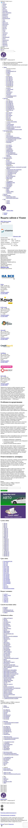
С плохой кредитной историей (13, 138)
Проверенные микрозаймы (10, 670)
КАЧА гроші (4, 307)
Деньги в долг (6, 657)
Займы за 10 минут (8, 618)
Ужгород (4, 34)
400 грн (5, 526)
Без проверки (6, 624)
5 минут (5, 641)
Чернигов (4, 43)
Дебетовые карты (7, 158)
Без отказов (6, 718)
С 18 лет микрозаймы (11, 121)
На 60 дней (6, 569)
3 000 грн (5, 529)
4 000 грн (5, 531)
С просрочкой (9, 89)
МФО (7, 189)
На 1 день (5, 562)
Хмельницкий (5, 37)
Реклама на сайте (7, 781)
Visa (4, 765)
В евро (8, 160)
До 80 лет (5, 600)
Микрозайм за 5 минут (9, 662)
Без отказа (8, 93)
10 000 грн (6, 539)
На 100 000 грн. (10, 106)
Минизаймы (6, 642)
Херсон (4, 35)
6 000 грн (5, 533)
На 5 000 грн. (9, 79)
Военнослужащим (7, 693)
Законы (8, 203)
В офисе (8, 72)
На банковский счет (11, 71)
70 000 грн (6, 549)
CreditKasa (3, 353)
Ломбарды (8, 192)
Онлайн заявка (7, 681)
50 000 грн (6, 546)
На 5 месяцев (6, 579)
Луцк (3, 19)
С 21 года (5, 598)
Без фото (8, 88)
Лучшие (8, 90)
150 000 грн (6, 553)
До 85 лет (5, 601)
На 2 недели (6, 574)
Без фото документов (8, 686)
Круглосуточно (7, 626)
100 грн (5, 523)
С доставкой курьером (11, 154)
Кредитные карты (7, 130)
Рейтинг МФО (9, 191)
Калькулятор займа (11, 196)
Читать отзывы (7, 221)
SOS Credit (3, 376)
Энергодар (5, 45)
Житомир (4, 9)
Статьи (8, 200)
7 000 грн (5, 535)
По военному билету (8, 689)
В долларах (9, 161)
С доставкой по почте (11, 172)
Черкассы (4, 41)
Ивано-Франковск (6, 12)
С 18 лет (8, 133)
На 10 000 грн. (9, 81)
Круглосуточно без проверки (10, 636)
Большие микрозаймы (8, 677)
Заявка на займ (7, 772)
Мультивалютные (10, 163)
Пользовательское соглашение (8, 815)
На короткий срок (7, 561)
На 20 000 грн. (9, 104)
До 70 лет (5, 599)
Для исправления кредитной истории (12, 697)
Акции (8, 202)
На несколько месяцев (8, 588)
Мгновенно (6, 637)
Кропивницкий (6, 18)
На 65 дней (6, 570)
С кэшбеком (9, 148)
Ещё (4, 199)
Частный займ (6, 644)
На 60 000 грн (9, 85)
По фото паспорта (7, 690)
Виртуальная (9, 177)
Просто (5, 635)
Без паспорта (6, 663)
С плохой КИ (9, 97)
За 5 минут (9, 145)
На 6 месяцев (6, 580)
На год (5, 584)
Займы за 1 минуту (8, 684)
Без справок (9, 146)
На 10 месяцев (6, 582)
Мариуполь (5, 22)
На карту (8, 70)
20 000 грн (6, 541)
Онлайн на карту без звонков (13, 126)
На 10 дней (6, 566)
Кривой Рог (5, 17)
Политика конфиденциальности (8, 812)
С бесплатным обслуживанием (13, 169)
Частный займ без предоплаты (10, 666)
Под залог (5, 627)
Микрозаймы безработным (10, 672)
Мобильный (6, 632)
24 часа (5, 685)
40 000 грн (6, 545)
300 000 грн (6, 555)
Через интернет (7, 628)
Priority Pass (9, 178)
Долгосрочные (9, 125)
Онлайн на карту (10, 128)
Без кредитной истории (9, 694)
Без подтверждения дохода (12, 137)
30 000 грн (6, 544)
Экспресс (8, 94)
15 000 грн (6, 540)
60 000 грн (6, 548)
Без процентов (9, 141)
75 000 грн (6, 550)
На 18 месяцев (6, 583)
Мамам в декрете (7, 692)
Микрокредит (6, 638)
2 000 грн (5, 528)
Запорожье (5, 11)
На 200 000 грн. (10, 107)
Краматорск (5, 14)
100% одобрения (7, 651)
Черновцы (4, 44)
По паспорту (9, 92)
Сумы (3, 31)
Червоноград (5, 40)
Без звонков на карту (11, 95)
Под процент (6, 655)
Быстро (8, 155)
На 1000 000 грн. (10, 108)
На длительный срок (8, 633)
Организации (6, 187)
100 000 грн (6, 551)
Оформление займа (8, 680)
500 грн (5, 527)
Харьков (4, 4)
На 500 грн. (9, 76)
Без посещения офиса (8, 611)
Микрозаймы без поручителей (10, 673)
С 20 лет (8, 123)
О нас (4, 777)
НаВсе (2, 284)
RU (1, 49)
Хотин (4, 38)
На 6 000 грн (9, 80)
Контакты (5, 779)
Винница (4, 7)
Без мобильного (7, 646)
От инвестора (6, 650)
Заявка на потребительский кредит (12, 774)
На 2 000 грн (9, 77)
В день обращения (10, 152)
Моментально (9, 150)
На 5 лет (8, 117)
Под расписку (6, 654)
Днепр (4, 8)
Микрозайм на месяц (8, 676)
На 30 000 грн (9, 84)
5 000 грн (5, 532)
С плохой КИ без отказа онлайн (14, 129)
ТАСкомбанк (9, 181)
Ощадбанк (8, 186)
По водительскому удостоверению (11, 688)
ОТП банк (8, 156)
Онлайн (8, 73)
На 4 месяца (6, 578)
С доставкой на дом (11, 139)
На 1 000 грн (9, 101)
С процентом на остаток (12, 170)
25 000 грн (6, 542)
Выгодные (6, 695)
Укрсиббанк (9, 185)
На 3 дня (5, 565)
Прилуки (4, 28)
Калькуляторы (6, 195)
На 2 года (8, 114)
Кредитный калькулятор (12, 198)
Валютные (8, 164)
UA (3, 49)
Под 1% (5, 682)
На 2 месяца (9, 112)
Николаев (4, 25)
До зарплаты (6, 645)
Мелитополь (5, 24)
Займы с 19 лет (7, 595)
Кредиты (5, 98)
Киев (3, 2)
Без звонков (6, 648)
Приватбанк (9, 183)
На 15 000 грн (9, 82)
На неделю (6, 573)
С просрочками (10, 124)
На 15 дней (6, 567)
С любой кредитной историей (10, 698)
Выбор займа (4, 58)
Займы (5, 67)
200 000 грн (6, 554)
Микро (5, 659)
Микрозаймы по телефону (9, 671)
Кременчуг (5, 15)
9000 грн (5, 537)
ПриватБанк (6, 749)
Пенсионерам (9, 136)
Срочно (5, 640)
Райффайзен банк (10, 182)
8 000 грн (5, 536)
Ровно (3, 30)
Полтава (4, 27)
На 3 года (8, 116)
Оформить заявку (5, 293)
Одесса (4, 5)
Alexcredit (3, 330)
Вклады (5, 194)
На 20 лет (8, 119)
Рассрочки (8, 142)
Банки (7, 190)
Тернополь (5, 32)
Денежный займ (7, 679)
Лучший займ (6, 653)
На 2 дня (5, 563)
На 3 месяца (9, 115)
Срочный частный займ (9, 664)
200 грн (5, 524)
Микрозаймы (6, 631)
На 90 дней (6, 571)
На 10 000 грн (9, 103)
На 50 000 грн (9, 110)
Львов (3, 21)
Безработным (9, 151)
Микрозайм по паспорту (9, 675)
